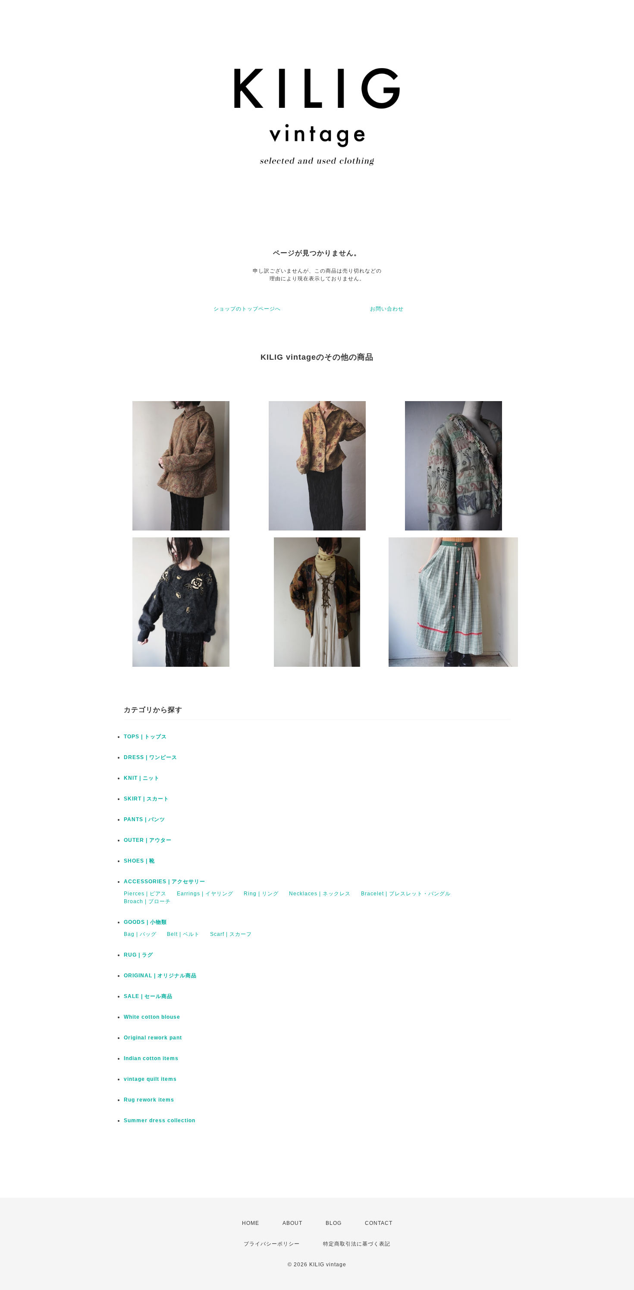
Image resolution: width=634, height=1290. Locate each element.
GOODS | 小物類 (145, 922)
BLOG (334, 1223)
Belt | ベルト (183, 934)
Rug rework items (149, 1100)
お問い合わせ (387, 309)
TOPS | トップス (145, 737)
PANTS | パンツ (144, 819)
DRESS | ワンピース (150, 757)
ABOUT (292, 1223)
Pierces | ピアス (145, 894)
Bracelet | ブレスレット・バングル (406, 894)
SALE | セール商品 (148, 996)
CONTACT (378, 1223)
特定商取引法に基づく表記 (356, 1244)
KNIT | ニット (142, 778)
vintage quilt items (150, 1079)
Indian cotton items (151, 1058)
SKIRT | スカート (146, 799)
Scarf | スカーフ (231, 934)
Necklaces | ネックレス (320, 894)
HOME (250, 1223)
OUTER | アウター (148, 840)
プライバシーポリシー (272, 1244)
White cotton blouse (152, 1017)
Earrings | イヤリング (205, 894)
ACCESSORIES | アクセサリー (164, 882)
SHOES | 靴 (139, 861)
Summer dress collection (159, 1120)
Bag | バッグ (140, 934)
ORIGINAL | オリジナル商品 (160, 976)
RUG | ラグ (138, 955)
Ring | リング (261, 894)
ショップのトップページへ (247, 309)
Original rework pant (153, 1038)
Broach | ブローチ (147, 901)
